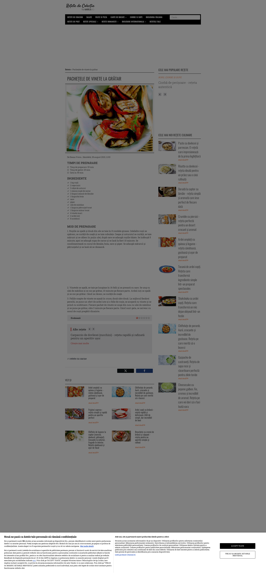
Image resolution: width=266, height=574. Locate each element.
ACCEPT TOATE (237, 546)
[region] (133, 553)
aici (34, 560)
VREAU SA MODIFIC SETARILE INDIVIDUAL (237, 555)
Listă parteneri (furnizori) (125, 555)
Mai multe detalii (87, 546)
